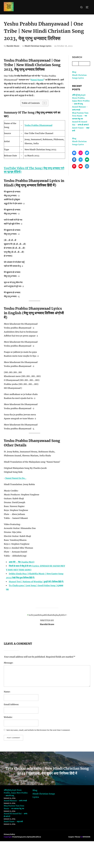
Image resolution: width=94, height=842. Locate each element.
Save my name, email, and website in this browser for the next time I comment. (38, 730)
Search (77, 57)
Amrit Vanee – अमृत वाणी (13, 821)
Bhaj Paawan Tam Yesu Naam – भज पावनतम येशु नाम (80, 116)
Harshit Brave (13, 46)
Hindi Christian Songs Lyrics (38, 46)
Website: (8, 717)
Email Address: (11, 704)
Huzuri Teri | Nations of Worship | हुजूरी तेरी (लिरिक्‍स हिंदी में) (36, 581)
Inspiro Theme (74, 837)
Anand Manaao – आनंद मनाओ (15, 801)
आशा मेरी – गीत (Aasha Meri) (21, 562)
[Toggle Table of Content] (43, 103)
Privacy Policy (9, 834)
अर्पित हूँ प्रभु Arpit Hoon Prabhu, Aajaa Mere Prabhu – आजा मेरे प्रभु (16, 793)
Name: (7, 691)
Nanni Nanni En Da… (15, 478)
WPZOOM (86, 837)
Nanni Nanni (37, 79)
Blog (74, 72)
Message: (8, 662)
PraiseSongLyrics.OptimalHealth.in (26, 837)
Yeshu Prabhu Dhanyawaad (38, 125)
